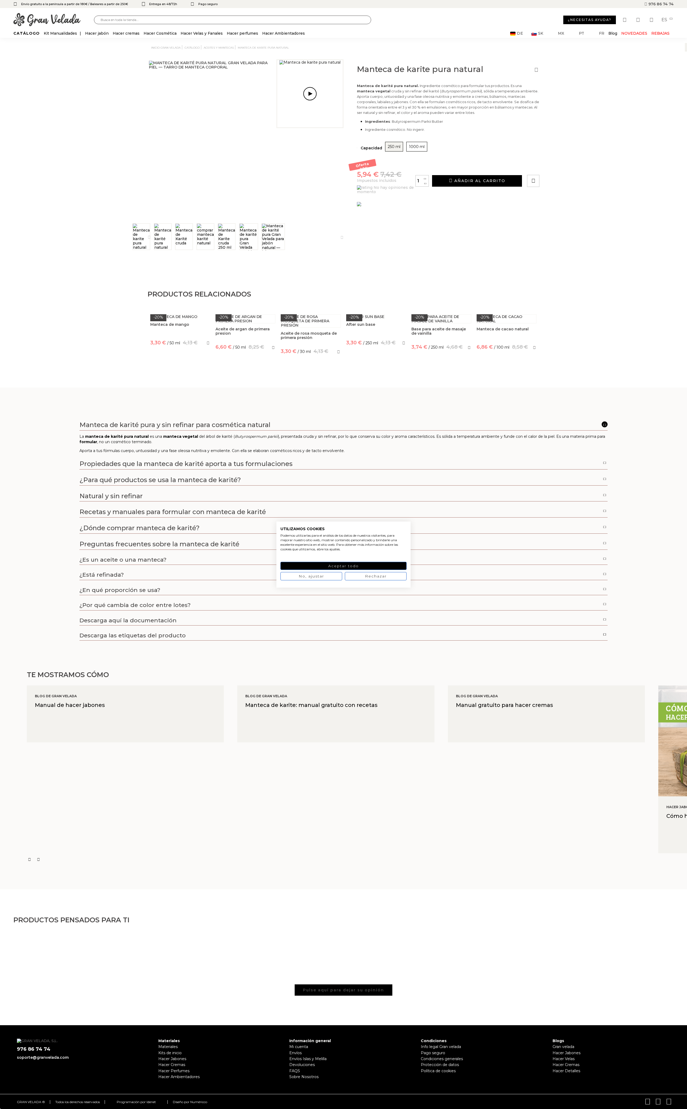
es (665, 19)
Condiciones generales (442, 1058)
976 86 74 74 (660, 4)
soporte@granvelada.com (43, 1057)
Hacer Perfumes (173, 1070)
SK (540, 33)
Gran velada (563, 1046)
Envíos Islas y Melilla (308, 1058)
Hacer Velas (564, 1058)
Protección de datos (440, 1064)
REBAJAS (660, 33)
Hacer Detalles (566, 1070)
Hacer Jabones (172, 1058)
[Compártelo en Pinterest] (565, 165)
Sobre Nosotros (304, 1076)
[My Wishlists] (625, 20)
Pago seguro (433, 1052)
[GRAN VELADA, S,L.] (53, 20)
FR (601, 33)
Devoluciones (302, 1064)
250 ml (394, 147)
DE (520, 33)
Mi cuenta (298, 1046)
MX (561, 33)
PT (581, 33)
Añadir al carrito (479, 180)
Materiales (168, 1046)
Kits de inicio (170, 1052)
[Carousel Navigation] (357, 859)
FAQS (294, 1070)
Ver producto (180, 366)
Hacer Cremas (171, 1064)
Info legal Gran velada (441, 1046)
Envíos (295, 1052)
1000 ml (417, 147)
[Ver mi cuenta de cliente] (639, 20)
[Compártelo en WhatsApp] (553, 165)
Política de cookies (438, 1070)
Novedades (634, 33)
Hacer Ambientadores (179, 1076)
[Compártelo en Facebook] (559, 165)
